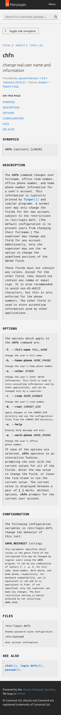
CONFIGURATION (13, 118)
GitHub (21, 693)
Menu (52, 4)
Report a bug (10, 86)
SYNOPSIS (9, 102)
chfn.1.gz (36, 45)
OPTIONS (8, 112)
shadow (42, 82)
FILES (6, 123)
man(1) (20, 45)
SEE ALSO (8, 129)
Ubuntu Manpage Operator (39, 689)
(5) (31, 665)
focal (7, 45)
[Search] (55, 16)
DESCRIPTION (11, 107)
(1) (31, 199)
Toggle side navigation (22, 31)
